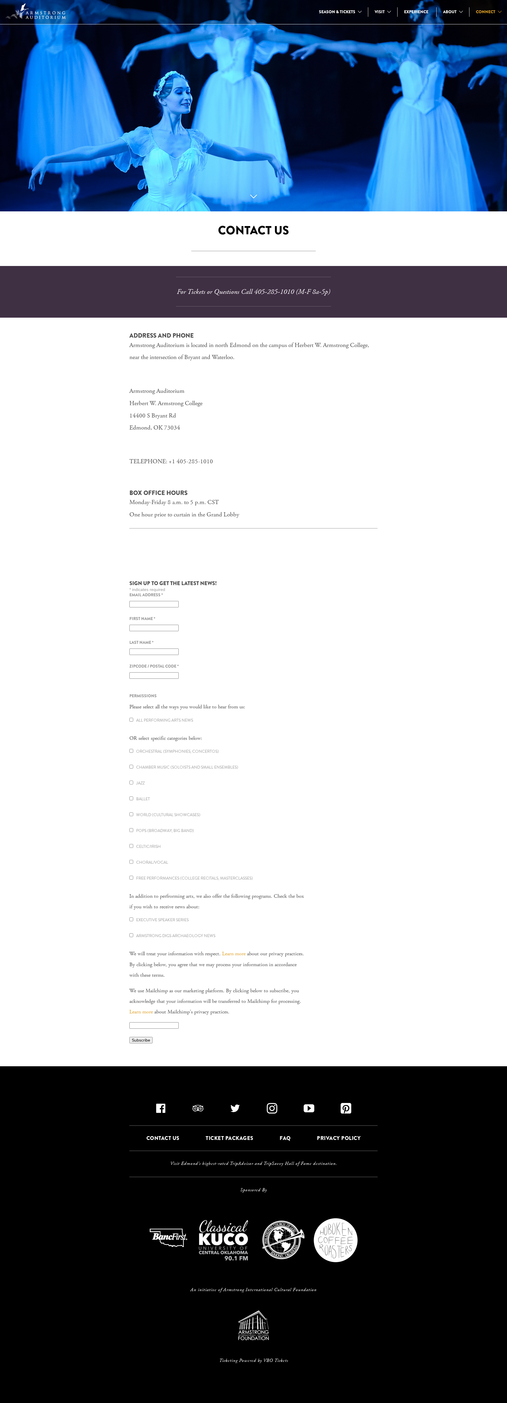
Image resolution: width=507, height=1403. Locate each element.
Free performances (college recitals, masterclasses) (194, 878)
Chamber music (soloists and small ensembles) (187, 767)
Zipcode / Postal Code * (154, 666)
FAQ (285, 1138)
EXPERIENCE (416, 12)
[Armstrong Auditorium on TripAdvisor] (198, 1110)
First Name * (142, 619)
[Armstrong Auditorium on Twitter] (235, 1110)
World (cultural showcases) (168, 815)
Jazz (140, 783)
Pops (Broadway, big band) (165, 831)
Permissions (143, 696)
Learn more (234, 953)
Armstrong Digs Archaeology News (175, 936)
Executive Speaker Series (162, 920)
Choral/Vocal (152, 862)
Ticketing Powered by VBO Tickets (253, 1361)
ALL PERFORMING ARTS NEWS (164, 720)
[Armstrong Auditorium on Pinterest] (346, 1110)
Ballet (143, 799)
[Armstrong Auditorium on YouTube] (309, 1110)
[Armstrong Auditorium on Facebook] (161, 1110)
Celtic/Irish (148, 846)
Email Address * (146, 595)
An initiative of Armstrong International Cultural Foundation (253, 1290)
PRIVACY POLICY (339, 1138)
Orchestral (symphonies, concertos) (177, 751)
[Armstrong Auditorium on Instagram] (272, 1110)
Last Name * (141, 642)
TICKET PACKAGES (230, 1138)
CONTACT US (163, 1138)
